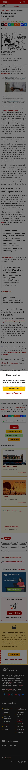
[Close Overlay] (26, 373)
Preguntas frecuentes (14, 393)
